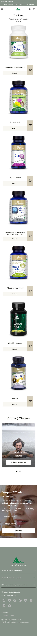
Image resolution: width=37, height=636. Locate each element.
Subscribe (18, 531)
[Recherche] (30, 9)
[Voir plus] (34, 570)
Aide (16, 4)
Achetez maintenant (18, 462)
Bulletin (20, 4)
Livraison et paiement (8, 4)
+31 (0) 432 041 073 (29, 4)
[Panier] (34, 9)
